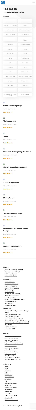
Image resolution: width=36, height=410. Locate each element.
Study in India (8, 398)
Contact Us (8, 385)
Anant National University (10, 25)
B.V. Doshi (10, 39)
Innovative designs (10, 76)
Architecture (25, 34)
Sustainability (10, 89)
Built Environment (25, 44)
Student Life (8, 379)
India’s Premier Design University (14, 269)
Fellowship (25, 62)
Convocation (8, 393)
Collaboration (10, 53)
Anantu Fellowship (10, 34)
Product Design (25, 80)
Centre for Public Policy (11, 352)
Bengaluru (10, 44)
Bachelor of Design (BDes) (12, 316)
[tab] (18, 263)
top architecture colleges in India (10, 95)
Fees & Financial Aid (10, 328)
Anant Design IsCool (10, 305)
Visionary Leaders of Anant (12, 271)
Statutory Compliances (11, 276)
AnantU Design (10, 30)
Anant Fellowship (25, 21)
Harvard (25, 67)
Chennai (10, 49)
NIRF (6, 381)
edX (10, 62)
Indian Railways (25, 71)
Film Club (10, 67)
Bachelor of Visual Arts (11, 286)
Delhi (25, 53)
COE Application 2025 (11, 395)
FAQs (6, 372)
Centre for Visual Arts (10, 346)
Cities (25, 49)
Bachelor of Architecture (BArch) (14, 318)
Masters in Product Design (25, 76)
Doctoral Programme (10, 326)
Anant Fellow (10, 21)
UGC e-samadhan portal (11, 400)
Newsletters (8, 370)
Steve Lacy (25, 85)
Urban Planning (25, 94)
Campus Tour (8, 391)
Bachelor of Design (10, 282)
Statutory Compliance (11, 383)
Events (6, 366)
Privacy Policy (8, 389)
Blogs (6, 368)
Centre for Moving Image (12, 338)
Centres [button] (6, 333)
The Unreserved (25, 89)
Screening (10, 85)
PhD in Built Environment (12, 295)
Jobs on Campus (9, 377)
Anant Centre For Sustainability (13, 336)
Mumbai (10, 80)
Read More (6, 112)
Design (10, 58)
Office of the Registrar (11, 273)
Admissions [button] (7, 308)
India (10, 71)
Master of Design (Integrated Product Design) (17, 321)
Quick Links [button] (7, 364)
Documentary (25, 58)
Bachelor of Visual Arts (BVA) (13, 314)
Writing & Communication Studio (14, 344)
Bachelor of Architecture (11, 284)
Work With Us (8, 375)
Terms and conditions (11, 387)
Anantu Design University (25, 30)
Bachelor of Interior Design (25, 40)
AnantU (25, 25)
